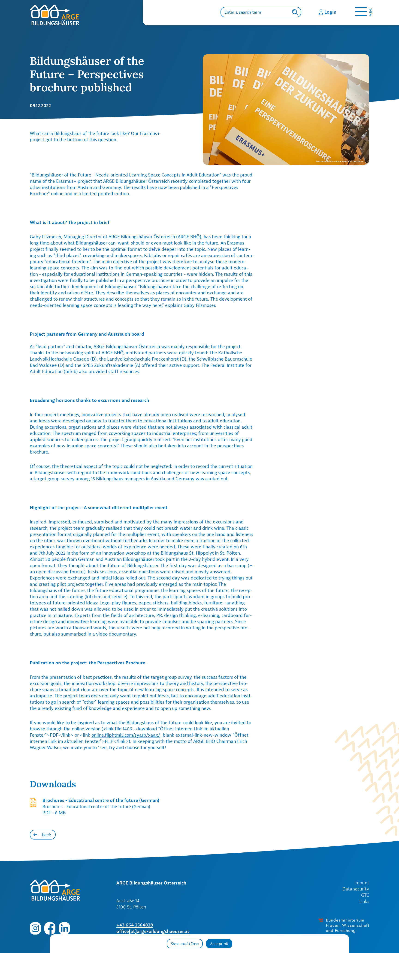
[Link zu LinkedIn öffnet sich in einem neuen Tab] (64, 927)
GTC (365, 895)
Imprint (361, 882)
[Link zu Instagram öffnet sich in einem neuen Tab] (35, 927)
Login (330, 12)
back (46, 834)
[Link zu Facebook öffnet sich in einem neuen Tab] (49, 927)
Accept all (219, 943)
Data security (355, 888)
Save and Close (185, 943)
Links (364, 901)
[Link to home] (86, 15)
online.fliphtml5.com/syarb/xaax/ (125, 735)
